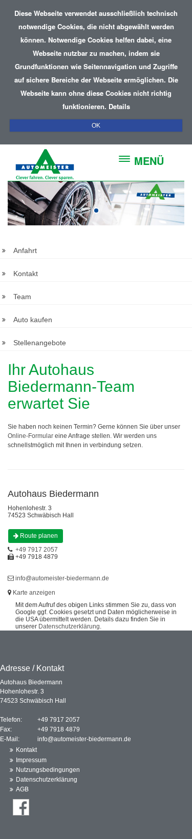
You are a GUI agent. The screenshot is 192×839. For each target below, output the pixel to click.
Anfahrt (25, 250)
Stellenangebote (39, 343)
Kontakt (25, 273)
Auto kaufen (32, 320)
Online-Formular (30, 435)
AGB (22, 789)
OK (96, 125)
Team (22, 296)
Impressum (31, 760)
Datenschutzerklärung (69, 626)
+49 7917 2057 (36, 549)
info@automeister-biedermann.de (62, 578)
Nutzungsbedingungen (48, 769)
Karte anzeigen (34, 592)
